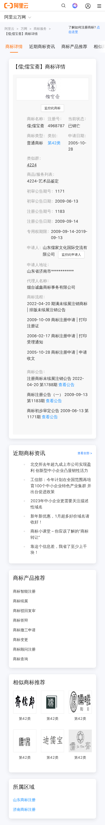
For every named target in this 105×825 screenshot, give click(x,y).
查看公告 (66, 384)
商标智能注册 (24, 591)
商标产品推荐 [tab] (74, 46)
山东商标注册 (24, 800)
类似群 (33, 158)
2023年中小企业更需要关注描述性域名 (59, 503)
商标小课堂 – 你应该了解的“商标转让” (59, 534)
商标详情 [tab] (14, 46)
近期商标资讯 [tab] (42, 46)
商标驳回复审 (24, 610)
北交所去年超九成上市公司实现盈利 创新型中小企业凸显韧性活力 (60, 467)
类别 (52, 135)
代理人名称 (37, 280)
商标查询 (20, 659)
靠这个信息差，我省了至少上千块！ (58, 549)
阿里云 (9, 29)
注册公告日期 (39, 221)
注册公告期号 (39, 211)
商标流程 (35, 297)
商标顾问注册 (24, 649)
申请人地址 (37, 264)
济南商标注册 (24, 810)
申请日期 (76, 135)
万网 (24, 29)
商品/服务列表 (39, 174)
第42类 (54, 143)
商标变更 (20, 639)
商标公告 (35, 371)
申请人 (33, 247)
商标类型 (35, 135)
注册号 (54, 118)
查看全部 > (85, 453)
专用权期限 (37, 231)
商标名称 (35, 118)
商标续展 (20, 601)
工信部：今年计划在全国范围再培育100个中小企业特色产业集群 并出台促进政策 (60, 485)
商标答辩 (20, 620)
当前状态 (76, 118)
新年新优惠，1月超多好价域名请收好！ (59, 519)
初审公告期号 (39, 191)
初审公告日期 (39, 201)
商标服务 (40, 29)
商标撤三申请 (24, 630)
